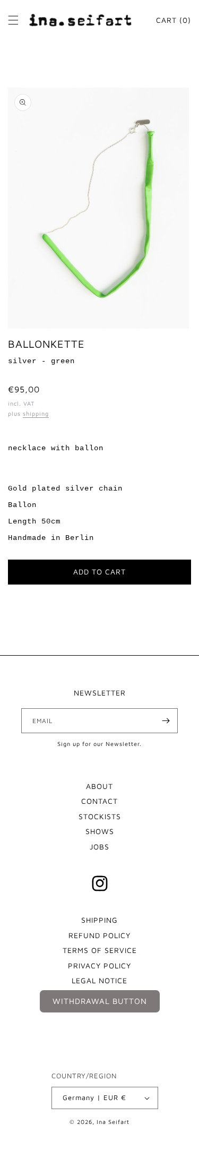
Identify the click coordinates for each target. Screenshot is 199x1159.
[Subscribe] (165, 720)
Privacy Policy (99, 965)
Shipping (99, 919)
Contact (99, 800)
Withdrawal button (100, 1001)
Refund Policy (99, 935)
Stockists (100, 816)
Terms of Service (100, 950)
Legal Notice (99, 980)
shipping (36, 413)
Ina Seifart (113, 1121)
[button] (13, 20)
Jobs (99, 846)
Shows (99, 831)
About (99, 786)
